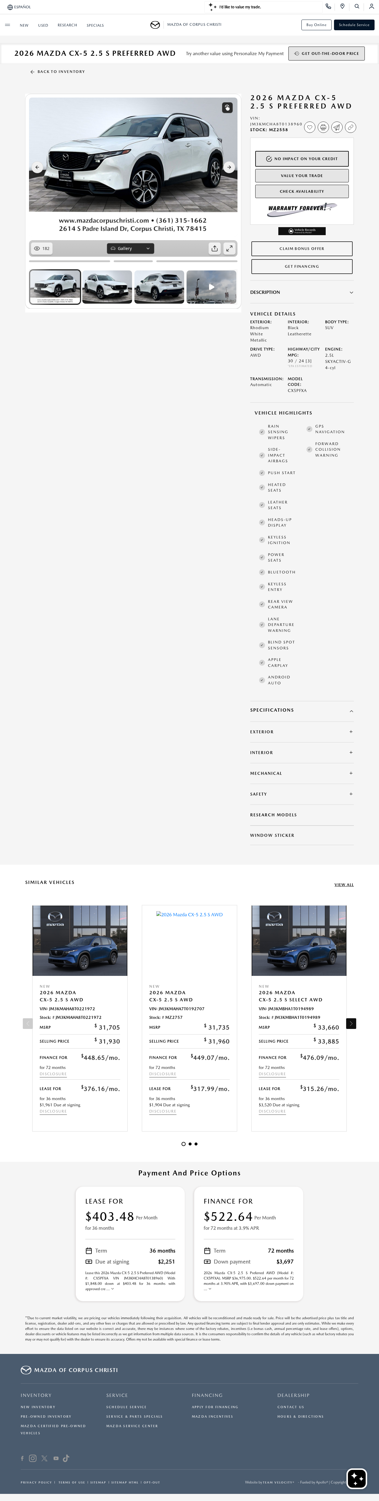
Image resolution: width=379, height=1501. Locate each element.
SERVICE (117, 1395)
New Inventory (38, 1407)
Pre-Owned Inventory (46, 1417)
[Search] (359, 7)
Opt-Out (152, 1482)
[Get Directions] (344, 7)
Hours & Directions (300, 1417)
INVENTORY (36, 1395)
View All (344, 884)
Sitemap (98, 1482)
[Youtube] (56, 1459)
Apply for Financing (215, 1407)
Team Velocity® (279, 1482)
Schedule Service (354, 25)
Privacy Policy (36, 1482)
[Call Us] (330, 7)
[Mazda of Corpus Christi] (157, 25)
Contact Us (290, 1407)
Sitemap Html (125, 1482)
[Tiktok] (66, 1459)
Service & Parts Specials (134, 1417)
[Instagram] (32, 1459)
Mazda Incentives (213, 1417)
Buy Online (316, 25)
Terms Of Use (71, 1482)
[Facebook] (22, 1459)
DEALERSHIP (293, 1395)
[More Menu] (7, 25)
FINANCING (207, 1395)
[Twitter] (44, 1459)
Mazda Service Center (132, 1426)
